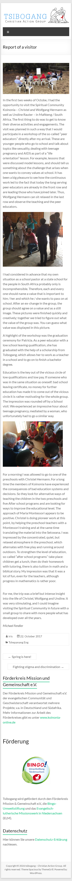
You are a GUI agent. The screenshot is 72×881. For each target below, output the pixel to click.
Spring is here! (19, 657)
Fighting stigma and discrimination (38, 667)
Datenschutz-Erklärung (51, 839)
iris (11, 636)
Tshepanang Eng (18, 642)
